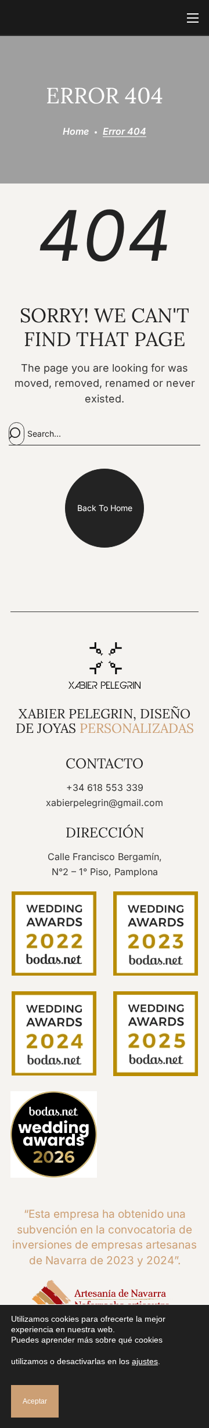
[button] (104, 508)
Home (76, 131)
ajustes (145, 1361)
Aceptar (35, 1401)
